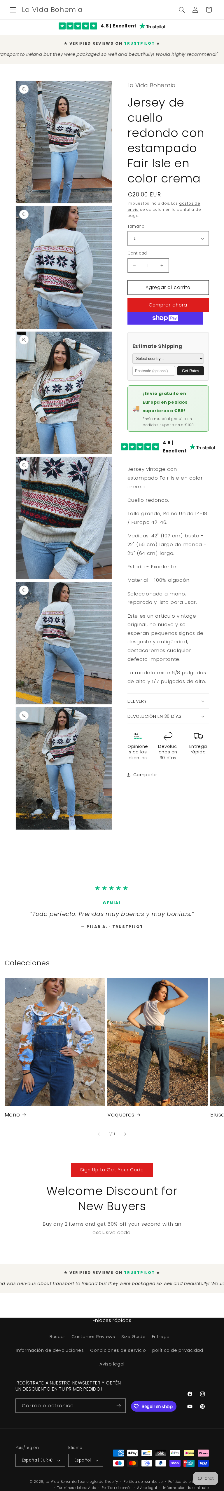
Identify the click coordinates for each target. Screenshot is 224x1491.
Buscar (57, 1339)
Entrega (161, 1339)
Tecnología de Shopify (98, 1484)
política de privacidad (177, 1353)
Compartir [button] (145, 770)
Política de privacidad (188, 1484)
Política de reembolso (143, 1484)
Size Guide (133, 1339)
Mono (12, 1117)
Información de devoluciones (50, 1353)
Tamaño (136, 221)
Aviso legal (112, 1367)
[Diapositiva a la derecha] (125, 1137)
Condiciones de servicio (118, 1353)
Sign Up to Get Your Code (112, 1172)
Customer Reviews (93, 1339)
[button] (13, 9)
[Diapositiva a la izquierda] (98, 1137)
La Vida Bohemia (62, 1484)
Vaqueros (120, 1117)
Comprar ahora (168, 300)
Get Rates (190, 366)
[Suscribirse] (118, 1408)
